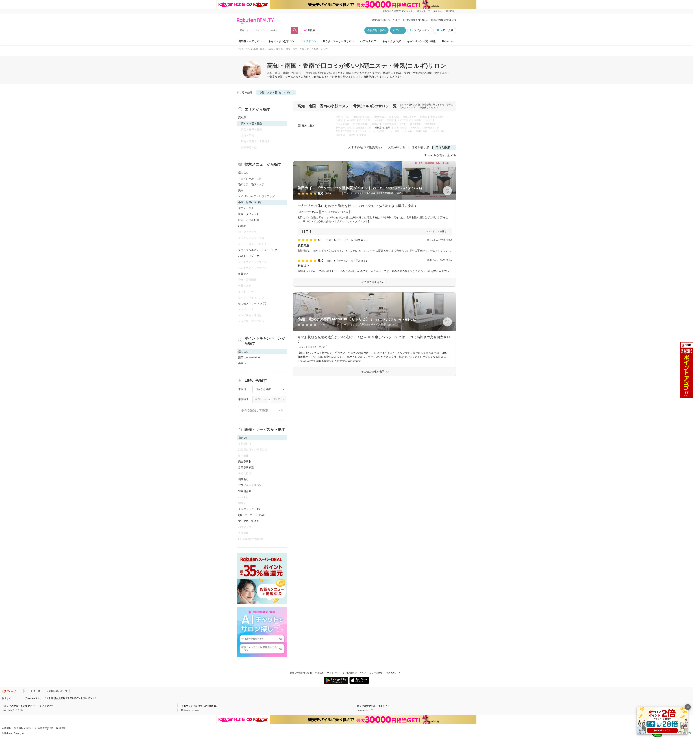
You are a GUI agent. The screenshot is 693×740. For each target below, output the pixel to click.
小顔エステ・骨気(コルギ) (306, 72)
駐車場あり (244, 491)
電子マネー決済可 (248, 521)
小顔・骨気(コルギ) (263, 49)
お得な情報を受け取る (415, 19)
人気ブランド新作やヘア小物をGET (200, 706)
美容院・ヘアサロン (250, 41)
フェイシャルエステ (250, 178)
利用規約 (319, 672)
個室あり (243, 479)
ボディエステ (246, 208)
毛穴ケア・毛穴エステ (251, 184)
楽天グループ (423, 11)
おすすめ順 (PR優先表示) (365, 147)
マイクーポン (421, 30)
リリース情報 (376, 672)
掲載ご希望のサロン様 (443, 19)
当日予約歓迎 (246, 467)
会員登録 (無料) (376, 30)
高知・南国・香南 (295, 49)
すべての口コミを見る (435, 231)
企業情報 (6, 728)
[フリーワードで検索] (294, 30)
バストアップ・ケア (250, 255)
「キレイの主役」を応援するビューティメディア (27, 706)
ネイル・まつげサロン (281, 41)
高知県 (279, 49)
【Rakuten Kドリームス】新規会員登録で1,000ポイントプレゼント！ (60, 698)
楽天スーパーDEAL (249, 357)
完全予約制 (244, 461)
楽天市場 (450, 11)
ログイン (398, 30)
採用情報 (61, 728)
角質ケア (243, 273)
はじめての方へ (381, 19)
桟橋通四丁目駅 (383, 127)
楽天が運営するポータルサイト (373, 706)
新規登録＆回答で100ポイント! (398, 11)
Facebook (390, 672)
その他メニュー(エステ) (252, 303)
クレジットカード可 (250, 509)
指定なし (243, 172)
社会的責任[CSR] (44, 728)
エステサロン (309, 41)
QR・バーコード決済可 (252, 515)
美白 (240, 190)
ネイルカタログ (391, 41)
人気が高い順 (397, 147)
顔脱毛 (242, 226)
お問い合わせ (350, 672)
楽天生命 (437, 11)
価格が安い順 (421, 147)
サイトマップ (333, 672)
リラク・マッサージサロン (338, 41)
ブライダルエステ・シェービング (257, 249)
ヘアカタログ (368, 41)
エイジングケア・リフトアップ (256, 196)
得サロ (242, 363)
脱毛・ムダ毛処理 (248, 220)
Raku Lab (448, 41)
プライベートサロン (250, 485)
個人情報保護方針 (23, 728)
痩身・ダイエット (248, 214)
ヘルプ (396, 19)
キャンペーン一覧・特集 (421, 41)
